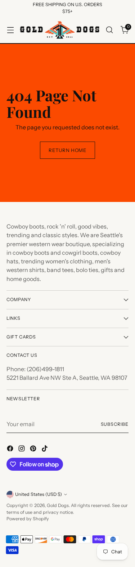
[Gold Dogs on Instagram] (22, 449)
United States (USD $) (38, 494)
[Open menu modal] (10, 29)
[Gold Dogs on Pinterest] (34, 449)
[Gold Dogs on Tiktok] (45, 449)
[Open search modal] (109, 29)
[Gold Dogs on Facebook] (10, 449)
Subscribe (115, 424)
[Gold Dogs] (60, 29)
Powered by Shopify (27, 518)
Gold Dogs (58, 505)
